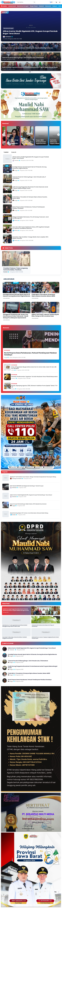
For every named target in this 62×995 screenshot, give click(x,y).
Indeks (5, 6)
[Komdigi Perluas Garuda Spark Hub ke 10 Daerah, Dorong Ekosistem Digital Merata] (4, 655)
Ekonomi (48, 6)
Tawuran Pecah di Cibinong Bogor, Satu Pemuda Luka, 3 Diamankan (28, 661)
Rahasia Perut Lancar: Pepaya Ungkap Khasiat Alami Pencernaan (45, 637)
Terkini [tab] (6, 152)
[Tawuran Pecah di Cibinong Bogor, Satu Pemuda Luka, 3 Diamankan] (4, 661)
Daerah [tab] (13, 152)
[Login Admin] (59, 2)
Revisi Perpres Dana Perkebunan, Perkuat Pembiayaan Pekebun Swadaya (30, 354)
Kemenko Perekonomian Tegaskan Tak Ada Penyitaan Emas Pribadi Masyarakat (34, 376)
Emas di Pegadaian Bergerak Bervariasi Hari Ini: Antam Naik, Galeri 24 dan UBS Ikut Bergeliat (33, 367)
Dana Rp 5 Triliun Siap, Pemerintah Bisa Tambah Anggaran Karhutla (14, 637)
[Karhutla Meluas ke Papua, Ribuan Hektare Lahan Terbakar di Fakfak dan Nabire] (48, 135)
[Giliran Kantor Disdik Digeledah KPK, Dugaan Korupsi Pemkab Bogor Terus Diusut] (4, 649)
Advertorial (12, 6)
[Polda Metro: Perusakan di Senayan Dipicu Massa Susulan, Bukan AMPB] (4, 674)
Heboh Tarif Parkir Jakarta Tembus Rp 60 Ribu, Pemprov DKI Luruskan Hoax (45, 315)
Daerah (41, 6)
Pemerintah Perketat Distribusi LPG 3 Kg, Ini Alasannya (43, 625)
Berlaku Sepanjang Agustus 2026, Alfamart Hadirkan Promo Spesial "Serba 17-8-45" (34, 386)
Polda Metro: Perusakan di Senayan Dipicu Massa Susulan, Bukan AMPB (43, 295)
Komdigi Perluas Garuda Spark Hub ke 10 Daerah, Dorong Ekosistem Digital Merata (16, 295)
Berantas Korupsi (22, 6)
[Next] (58, 134)
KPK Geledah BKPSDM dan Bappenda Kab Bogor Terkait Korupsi (26, 486)
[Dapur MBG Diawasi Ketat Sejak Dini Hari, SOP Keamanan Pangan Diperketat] (34, 135)
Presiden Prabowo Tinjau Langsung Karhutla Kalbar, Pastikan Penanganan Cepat (15, 269)
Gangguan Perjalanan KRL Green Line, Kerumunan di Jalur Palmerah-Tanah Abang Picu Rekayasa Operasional (15, 316)
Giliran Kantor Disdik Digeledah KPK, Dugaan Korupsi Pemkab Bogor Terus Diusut (31, 495)
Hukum (54, 6)
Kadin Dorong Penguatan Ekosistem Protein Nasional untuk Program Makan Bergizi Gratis (16, 609)
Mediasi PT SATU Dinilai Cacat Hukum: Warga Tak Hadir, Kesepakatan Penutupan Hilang (33, 476)
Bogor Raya (34, 6)
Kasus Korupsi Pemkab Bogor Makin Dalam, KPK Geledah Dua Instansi (28, 504)
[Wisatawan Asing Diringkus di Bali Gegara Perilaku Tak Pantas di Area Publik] (20, 135)
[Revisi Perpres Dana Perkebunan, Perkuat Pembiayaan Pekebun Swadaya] (4, 680)
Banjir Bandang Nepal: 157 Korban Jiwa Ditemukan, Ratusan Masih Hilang (29, 513)
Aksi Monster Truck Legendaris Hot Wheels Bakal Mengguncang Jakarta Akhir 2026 (14, 625)
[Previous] (3, 134)
